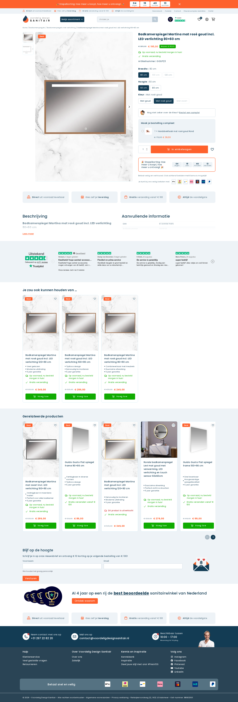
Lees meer (28, 233)
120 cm (168, 75)
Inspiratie (126, 660)
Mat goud (145, 101)
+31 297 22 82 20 (42, 638)
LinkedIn (179, 672)
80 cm (155, 87)
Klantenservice (31, 657)
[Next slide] (128, 106)
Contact (177, 11)
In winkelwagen (182, 149)
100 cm (155, 75)
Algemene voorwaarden (98, 697)
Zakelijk (168, 11)
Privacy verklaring (120, 697)
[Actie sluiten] (179, 4)
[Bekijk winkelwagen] (213, 19)
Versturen (31, 578)
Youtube (179, 668)
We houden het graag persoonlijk (38, 571)
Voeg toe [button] (43, 396)
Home (25, 28)
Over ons (77, 657)
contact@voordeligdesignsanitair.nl (104, 638)
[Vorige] (207, 537)
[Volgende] (213, 537)
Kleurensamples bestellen (195, 11)
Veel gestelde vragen (35, 660)
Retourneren (30, 664)
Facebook (180, 660)
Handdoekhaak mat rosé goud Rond (176, 131)
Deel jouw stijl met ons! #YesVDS (139, 664)
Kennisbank (157, 11)
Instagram (180, 657)
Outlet (210, 11)
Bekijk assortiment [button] (71, 19)
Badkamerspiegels (37, 28)
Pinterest (179, 664)
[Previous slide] (39, 106)
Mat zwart (182, 101)
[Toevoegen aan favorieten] (212, 149)
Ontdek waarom (85, 600)
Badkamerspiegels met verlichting (61, 28)
